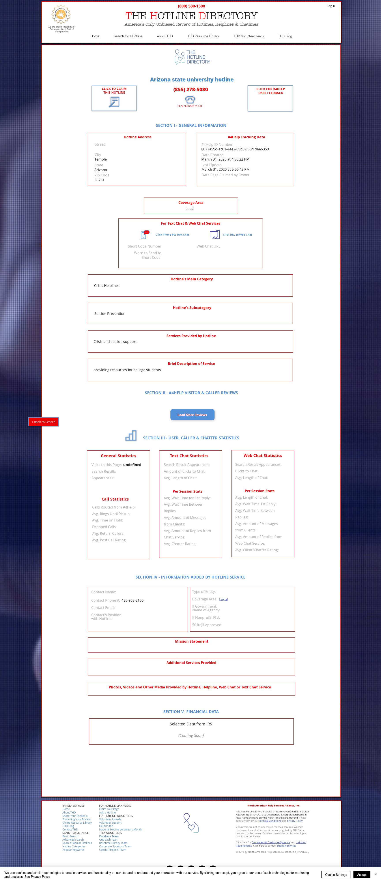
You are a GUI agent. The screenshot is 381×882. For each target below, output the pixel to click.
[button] (70, 829)
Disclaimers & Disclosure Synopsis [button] (271, 842)
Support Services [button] (286, 845)
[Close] (375, 874)
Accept (362, 874)
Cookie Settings (336, 874)
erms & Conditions (270, 820)
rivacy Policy (296, 820)
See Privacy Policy (37, 876)
